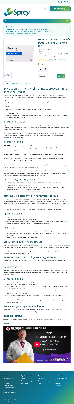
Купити (61, 76)
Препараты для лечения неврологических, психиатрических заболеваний (27, 29)
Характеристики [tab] (16, 83)
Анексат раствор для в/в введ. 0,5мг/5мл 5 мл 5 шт (20, 33)
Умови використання (9, 392)
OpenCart (13, 399)
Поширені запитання (9, 387)
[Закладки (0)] (65, 1)
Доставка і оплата (8, 378)
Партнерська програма (45, 381)
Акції (39, 383)
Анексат (47, 31)
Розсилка (58, 385)
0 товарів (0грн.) (61, 9)
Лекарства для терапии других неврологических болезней (23, 31)
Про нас (5, 390)
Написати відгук (61, 60)
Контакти (6, 381)
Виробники (41, 378)
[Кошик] (67, 1)
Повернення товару (27, 381)
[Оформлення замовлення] (70, 1)
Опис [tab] (6, 83)
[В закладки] (40, 69)
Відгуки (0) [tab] (27, 83)
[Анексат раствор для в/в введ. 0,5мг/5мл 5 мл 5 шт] (19, 54)
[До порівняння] (45, 69)
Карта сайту (24, 383)
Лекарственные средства (18, 27)
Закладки (58, 383)
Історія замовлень (61, 381)
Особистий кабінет (61, 378)
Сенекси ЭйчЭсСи (50, 49)
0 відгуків (52, 60)
